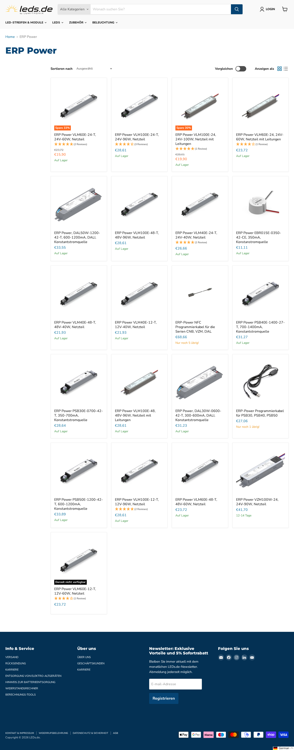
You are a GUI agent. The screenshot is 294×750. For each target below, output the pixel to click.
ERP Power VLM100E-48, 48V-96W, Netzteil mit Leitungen (135, 415)
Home (10, 37)
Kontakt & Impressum (19, 733)
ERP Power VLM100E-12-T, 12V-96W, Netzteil (137, 502)
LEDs (56, 22)
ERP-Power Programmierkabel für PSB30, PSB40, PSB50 (260, 413)
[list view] (286, 69)
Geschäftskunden (90, 663)
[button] (78, 144)
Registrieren (164, 698)
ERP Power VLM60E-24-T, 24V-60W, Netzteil (75, 137)
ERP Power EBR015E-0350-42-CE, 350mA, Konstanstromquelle (258, 237)
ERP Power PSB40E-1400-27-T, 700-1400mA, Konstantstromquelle (260, 327)
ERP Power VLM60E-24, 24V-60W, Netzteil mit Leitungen (259, 137)
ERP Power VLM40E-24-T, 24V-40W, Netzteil (196, 235)
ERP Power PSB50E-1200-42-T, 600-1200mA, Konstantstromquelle (78, 504)
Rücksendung (15, 663)
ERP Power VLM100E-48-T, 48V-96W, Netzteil (137, 235)
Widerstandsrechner (21, 688)
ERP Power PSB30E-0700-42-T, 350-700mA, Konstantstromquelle (78, 415)
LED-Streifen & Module (24, 22)
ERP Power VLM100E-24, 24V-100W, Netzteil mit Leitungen (195, 139)
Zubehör (76, 22)
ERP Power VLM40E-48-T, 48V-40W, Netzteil (75, 324)
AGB (115, 733)
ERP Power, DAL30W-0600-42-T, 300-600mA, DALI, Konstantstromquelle (198, 415)
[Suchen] (237, 9)
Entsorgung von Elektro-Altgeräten (33, 676)
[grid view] (280, 69)
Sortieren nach (62, 69)
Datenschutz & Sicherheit (90, 733)
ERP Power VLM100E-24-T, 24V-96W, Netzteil (137, 137)
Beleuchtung (103, 22)
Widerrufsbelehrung (53, 733)
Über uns (84, 657)
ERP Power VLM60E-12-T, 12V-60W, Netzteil (75, 591)
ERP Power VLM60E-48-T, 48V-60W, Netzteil (196, 502)
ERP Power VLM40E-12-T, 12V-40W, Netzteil (136, 324)
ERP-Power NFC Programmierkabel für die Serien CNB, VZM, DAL (195, 327)
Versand (11, 657)
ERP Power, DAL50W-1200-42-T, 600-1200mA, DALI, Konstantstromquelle (77, 237)
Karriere (12, 670)
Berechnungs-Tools (20, 695)
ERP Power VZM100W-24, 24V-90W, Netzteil (257, 502)
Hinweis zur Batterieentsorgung (30, 682)
